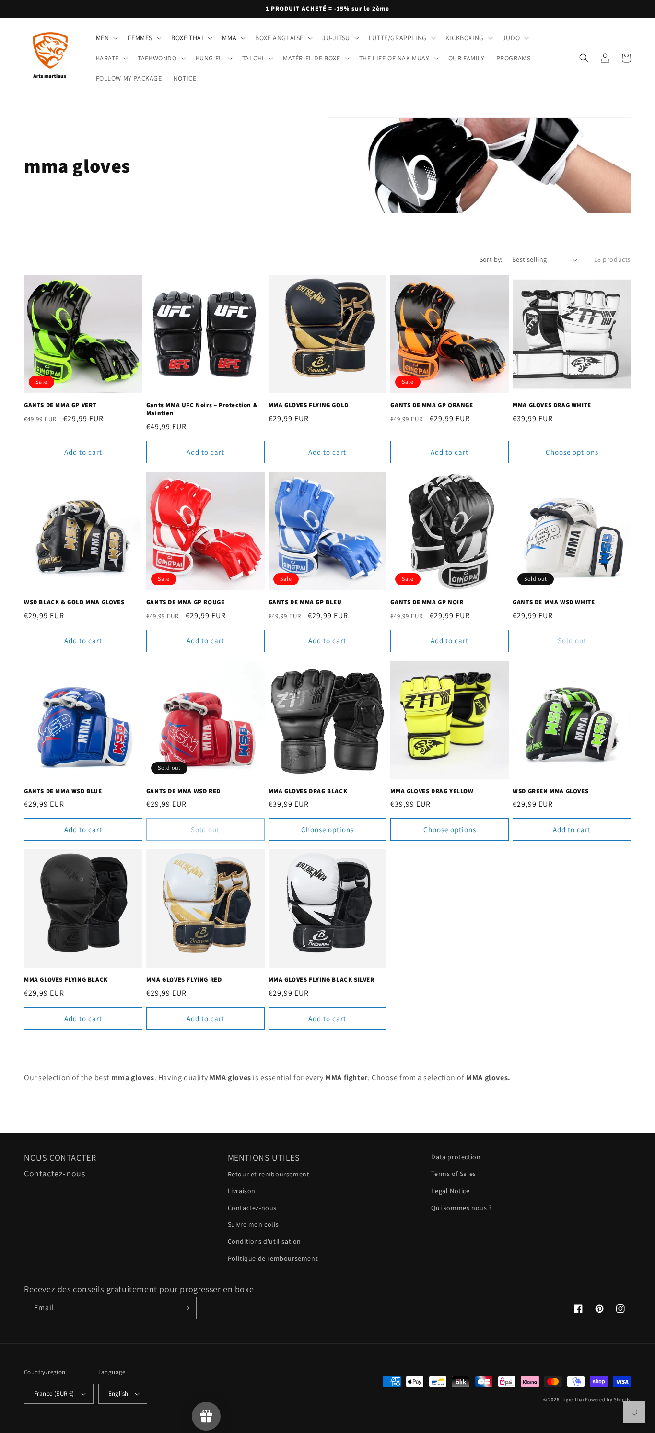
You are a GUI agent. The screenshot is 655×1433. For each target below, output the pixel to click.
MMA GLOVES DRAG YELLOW (431, 791)
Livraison (242, 1190)
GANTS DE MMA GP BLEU (305, 602)
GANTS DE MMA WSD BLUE (63, 791)
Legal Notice (450, 1190)
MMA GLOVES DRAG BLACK (308, 791)
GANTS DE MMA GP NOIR (426, 602)
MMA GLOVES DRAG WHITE (552, 405)
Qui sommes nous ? (461, 1207)
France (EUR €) (54, 1393)
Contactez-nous (54, 1173)
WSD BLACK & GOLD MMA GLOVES (74, 602)
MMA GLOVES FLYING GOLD (309, 405)
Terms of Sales (453, 1173)
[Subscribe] (185, 1308)
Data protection (455, 1156)
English (118, 1393)
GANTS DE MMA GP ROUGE (185, 602)
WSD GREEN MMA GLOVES (550, 791)
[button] (106, 38)
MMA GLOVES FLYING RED (184, 980)
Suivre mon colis (253, 1224)
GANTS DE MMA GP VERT (60, 405)
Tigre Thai (573, 1400)
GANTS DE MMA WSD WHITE (554, 602)
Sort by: (491, 259)
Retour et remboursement (269, 1174)
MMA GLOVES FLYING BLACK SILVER (321, 980)
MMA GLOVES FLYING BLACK (66, 980)
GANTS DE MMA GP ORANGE (431, 405)
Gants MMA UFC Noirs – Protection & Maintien (201, 409)
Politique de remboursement (273, 1258)
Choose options (572, 452)
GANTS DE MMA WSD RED (183, 791)
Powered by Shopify (608, 1400)
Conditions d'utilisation (264, 1241)
